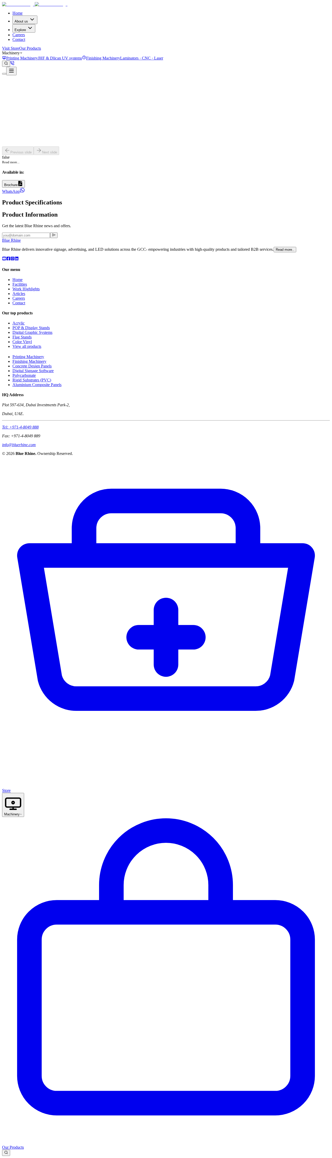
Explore (20, 30)
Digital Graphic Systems (32, 332)
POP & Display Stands (31, 328)
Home (17, 13)
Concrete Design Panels (32, 366)
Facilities (19, 284)
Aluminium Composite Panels (36, 384)
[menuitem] (42, 58)
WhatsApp (11, 191)
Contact (18, 39)
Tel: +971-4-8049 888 (20, 427)
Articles (18, 293)
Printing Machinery (28, 357)
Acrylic (18, 323)
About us (21, 21)
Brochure (11, 185)
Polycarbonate (24, 375)
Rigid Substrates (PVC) (31, 380)
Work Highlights (26, 289)
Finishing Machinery (29, 361)
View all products (26, 346)
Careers (18, 35)
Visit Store (10, 48)
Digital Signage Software (33, 370)
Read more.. (285, 250)
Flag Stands (22, 337)
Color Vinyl (22, 342)
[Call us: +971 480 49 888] (12, 64)
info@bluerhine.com (19, 444)
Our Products (30, 48)
